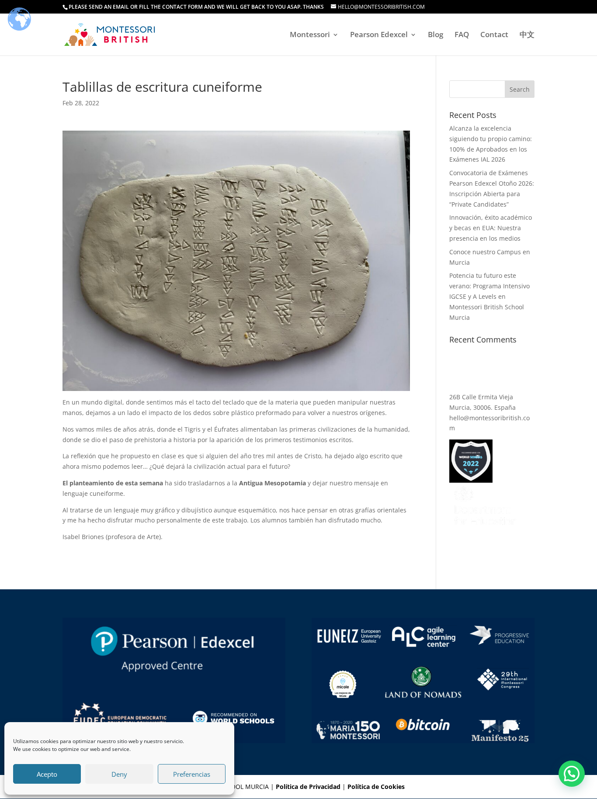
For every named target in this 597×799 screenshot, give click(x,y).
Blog (435, 35)
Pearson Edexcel (379, 35)
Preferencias (191, 774)
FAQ (462, 35)
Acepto (47, 774)
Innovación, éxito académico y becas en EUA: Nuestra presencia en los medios (490, 227)
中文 (527, 35)
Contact (494, 35)
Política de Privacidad (308, 786)
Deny (119, 774)
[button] (572, 774)
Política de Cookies (376, 786)
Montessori (310, 35)
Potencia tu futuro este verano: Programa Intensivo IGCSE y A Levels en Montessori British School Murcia (489, 296)
